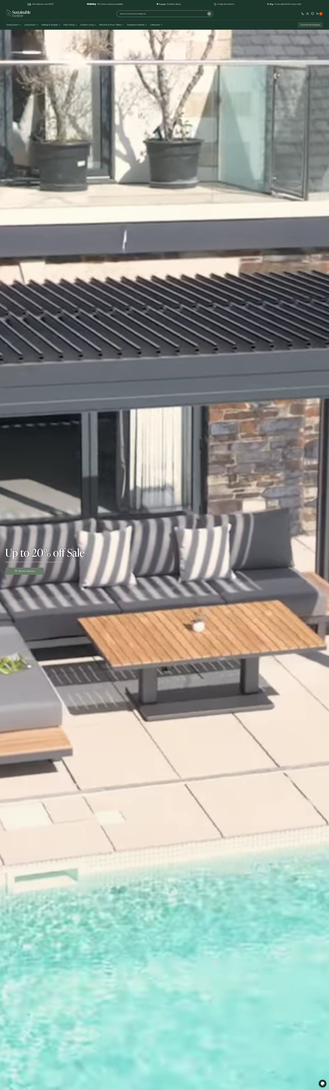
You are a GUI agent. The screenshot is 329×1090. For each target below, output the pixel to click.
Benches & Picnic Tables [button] (110, 25)
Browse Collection (27, 571)
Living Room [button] (30, 25)
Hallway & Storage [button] (49, 25)
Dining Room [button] (12, 25)
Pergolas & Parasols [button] (135, 25)
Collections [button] (155, 25)
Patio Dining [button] (69, 25)
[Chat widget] (322, 1083)
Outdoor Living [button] (87, 25)
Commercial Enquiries (310, 25)
